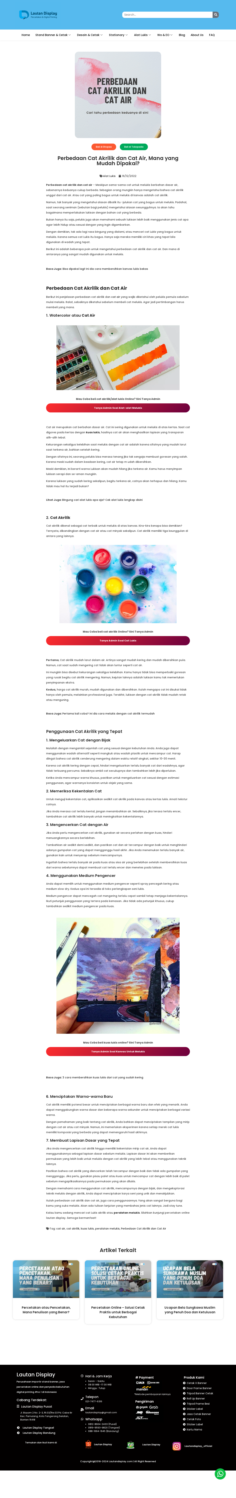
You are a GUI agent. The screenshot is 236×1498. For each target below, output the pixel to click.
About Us (197, 35)
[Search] (216, 15)
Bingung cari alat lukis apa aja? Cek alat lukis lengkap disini (102, 500)
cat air (115, 297)
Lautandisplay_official (198, 1446)
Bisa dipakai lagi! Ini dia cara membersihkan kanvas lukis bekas (105, 269)
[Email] (82, 1409)
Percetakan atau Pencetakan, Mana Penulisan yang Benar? (46, 1309)
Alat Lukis (141, 35)
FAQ (212, 35)
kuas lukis (87, 1228)
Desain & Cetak (88, 35)
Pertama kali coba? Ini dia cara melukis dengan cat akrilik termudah (108, 713)
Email (89, 1408)
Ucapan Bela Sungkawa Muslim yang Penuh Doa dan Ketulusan (189, 1309)
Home (26, 35)
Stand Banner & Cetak (51, 35)
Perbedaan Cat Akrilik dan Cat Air (143, 1228)
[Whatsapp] (82, 1419)
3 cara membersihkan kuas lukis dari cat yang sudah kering (103, 1077)
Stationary (116, 35)
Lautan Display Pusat (36, 1407)
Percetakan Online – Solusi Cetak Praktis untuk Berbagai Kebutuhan (118, 1312)
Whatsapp (93, 1419)
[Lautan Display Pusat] (18, 1406)
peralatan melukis (107, 1228)
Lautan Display (36, 1374)
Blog (182, 35)
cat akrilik (72, 1228)
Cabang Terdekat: (32, 1400)
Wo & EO (163, 35)
